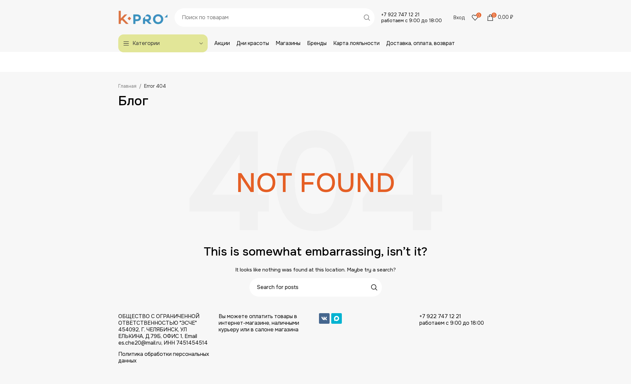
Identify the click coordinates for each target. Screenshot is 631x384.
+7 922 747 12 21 (400, 15)
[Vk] (324, 318)
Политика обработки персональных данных (163, 357)
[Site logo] (143, 17)
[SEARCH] (367, 17)
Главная (127, 86)
